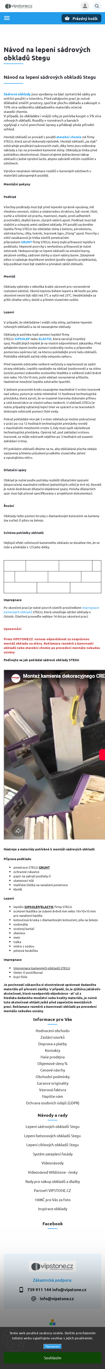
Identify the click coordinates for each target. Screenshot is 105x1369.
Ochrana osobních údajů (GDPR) (52, 1102)
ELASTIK (45, 339)
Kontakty (52, 1050)
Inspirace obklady (52, 1208)
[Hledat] (97, 6)
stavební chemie (69, 137)
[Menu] (6, 18)
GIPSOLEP (22, 339)
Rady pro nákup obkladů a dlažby (52, 1181)
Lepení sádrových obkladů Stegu (53, 1126)
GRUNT (26, 242)
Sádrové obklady (17, 94)
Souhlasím (52, 1357)
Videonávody (52, 1163)
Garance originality (52, 1083)
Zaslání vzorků (53, 1037)
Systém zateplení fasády (53, 1154)
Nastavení (52, 1346)
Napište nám (52, 1096)
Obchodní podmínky (53, 1076)
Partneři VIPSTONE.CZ (52, 1190)
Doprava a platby (52, 1043)
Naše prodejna (53, 1056)
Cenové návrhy (52, 1070)
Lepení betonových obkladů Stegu (52, 1135)
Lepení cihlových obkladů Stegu (52, 1144)
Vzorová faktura (52, 1089)
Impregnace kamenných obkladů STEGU (41, 968)
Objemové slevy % (52, 1063)
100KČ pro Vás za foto (53, 1199)
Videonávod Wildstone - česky (52, 1172)
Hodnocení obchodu (53, 1030)
